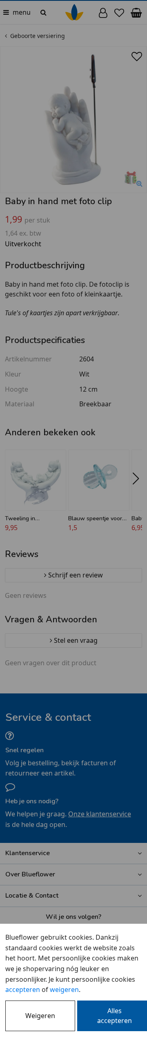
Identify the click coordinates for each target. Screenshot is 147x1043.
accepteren (22, 989)
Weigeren (40, 1015)
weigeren (64, 989)
